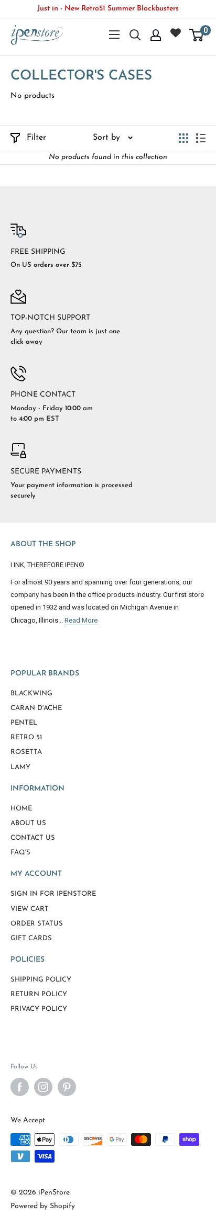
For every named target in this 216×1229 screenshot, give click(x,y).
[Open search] (135, 35)
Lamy (20, 767)
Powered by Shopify (42, 1206)
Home (21, 808)
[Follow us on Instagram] (43, 1087)
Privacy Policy (38, 1009)
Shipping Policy (40, 979)
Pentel (23, 722)
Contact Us (32, 838)
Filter (36, 137)
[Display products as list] (201, 138)
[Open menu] (114, 34)
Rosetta (26, 752)
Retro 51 (26, 737)
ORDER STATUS (36, 923)
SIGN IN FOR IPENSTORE (53, 893)
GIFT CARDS (31, 938)
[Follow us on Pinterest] (67, 1087)
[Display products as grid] (183, 138)
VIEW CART (29, 909)
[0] (196, 35)
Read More (81, 620)
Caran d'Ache (36, 708)
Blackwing (31, 693)
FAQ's (20, 852)
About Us (28, 823)
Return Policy (38, 994)
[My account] (155, 35)
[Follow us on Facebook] (19, 1087)
